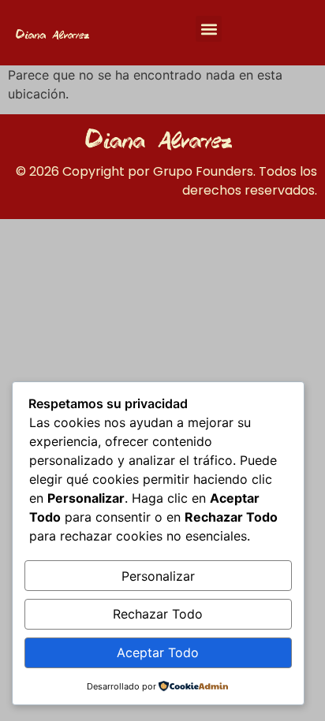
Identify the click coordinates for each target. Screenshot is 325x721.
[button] (209, 29)
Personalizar (158, 576)
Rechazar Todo (158, 614)
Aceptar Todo (158, 652)
